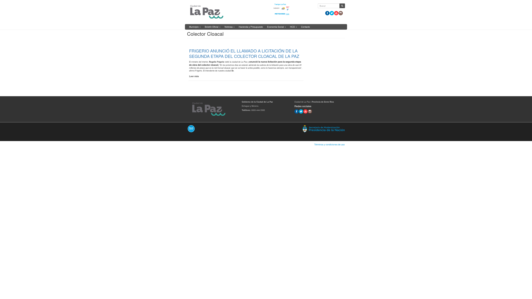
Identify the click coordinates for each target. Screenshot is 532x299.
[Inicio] (207, 12)
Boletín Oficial (212, 26)
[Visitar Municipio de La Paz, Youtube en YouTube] (336, 12)
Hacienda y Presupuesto (251, 26)
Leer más (194, 76)
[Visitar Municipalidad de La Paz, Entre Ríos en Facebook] (327, 12)
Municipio (194, 26)
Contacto (305, 26)
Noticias (229, 26)
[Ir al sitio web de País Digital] (225, 128)
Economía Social (275, 26)
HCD (293, 26)
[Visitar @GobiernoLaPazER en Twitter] (332, 12)
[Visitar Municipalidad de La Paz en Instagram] (340, 12)
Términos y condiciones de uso (329, 144)
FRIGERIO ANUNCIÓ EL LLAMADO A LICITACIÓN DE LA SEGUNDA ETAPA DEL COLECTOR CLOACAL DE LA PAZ (244, 53)
